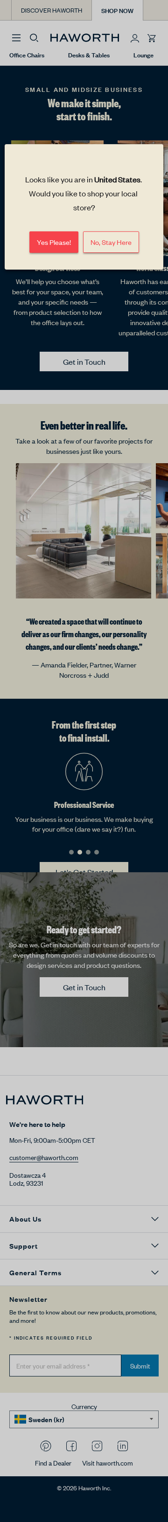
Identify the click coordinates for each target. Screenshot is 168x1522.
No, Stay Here (111, 242)
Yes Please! (54, 242)
